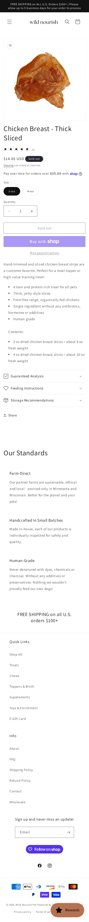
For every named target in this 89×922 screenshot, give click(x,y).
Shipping (9, 165)
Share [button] (12, 415)
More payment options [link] (44, 253)
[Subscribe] (68, 832)
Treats (14, 665)
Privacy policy (22, 911)
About (14, 748)
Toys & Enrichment (23, 708)
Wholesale (17, 802)
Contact (15, 791)
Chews (14, 676)
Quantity (9, 202)
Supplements (19, 697)
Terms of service (46, 911)
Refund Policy (20, 780)
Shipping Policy (21, 770)
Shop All (16, 654)
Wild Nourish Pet (26, 904)
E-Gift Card (17, 719)
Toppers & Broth (21, 686)
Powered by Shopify (49, 904)
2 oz (14, 192)
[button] (9, 22)
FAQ (12, 759)
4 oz (33, 192)
